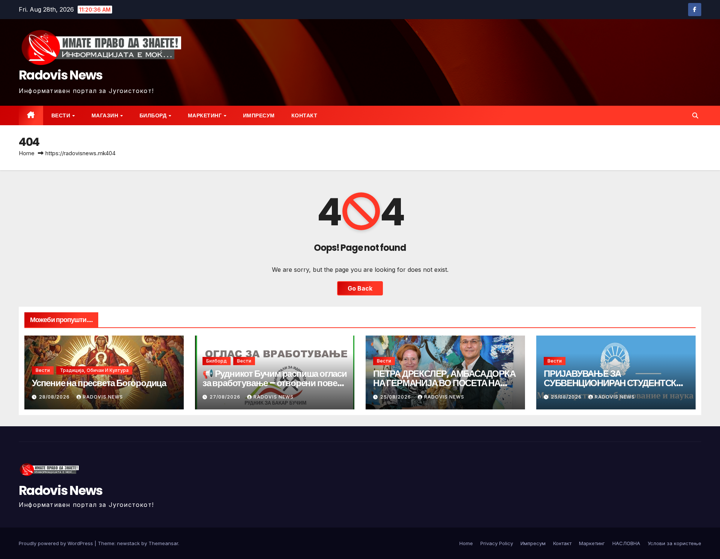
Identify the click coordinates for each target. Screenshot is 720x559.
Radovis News (61, 75)
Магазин (106, 115)
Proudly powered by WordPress (56, 543)
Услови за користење (674, 543)
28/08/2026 (55, 397)
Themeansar (163, 543)
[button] (695, 115)
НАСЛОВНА (626, 543)
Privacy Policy (496, 543)
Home (26, 153)
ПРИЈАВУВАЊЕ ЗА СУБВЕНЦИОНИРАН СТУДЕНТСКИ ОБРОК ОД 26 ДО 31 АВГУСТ (613, 383)
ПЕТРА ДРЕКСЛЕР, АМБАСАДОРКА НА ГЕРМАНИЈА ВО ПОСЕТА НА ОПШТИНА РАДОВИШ (444, 383)
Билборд (154, 115)
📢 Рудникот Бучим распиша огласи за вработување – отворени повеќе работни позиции (274, 383)
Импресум (259, 115)
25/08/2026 (396, 397)
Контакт (304, 115)
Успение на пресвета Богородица (99, 383)
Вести (61, 115)
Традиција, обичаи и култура (94, 370)
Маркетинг (205, 115)
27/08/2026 (226, 397)
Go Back (360, 288)
